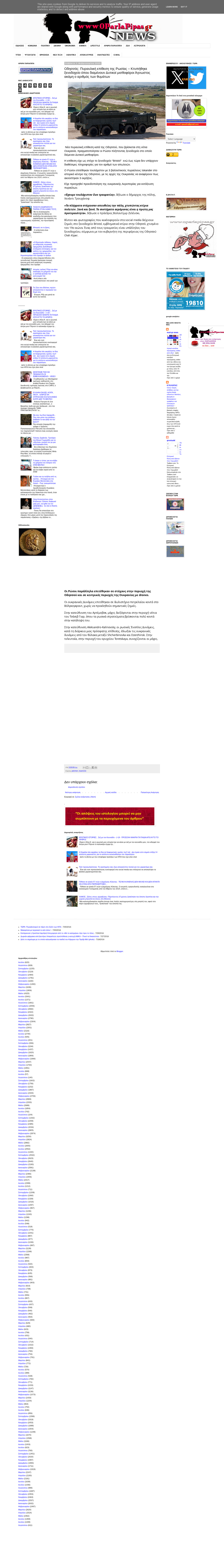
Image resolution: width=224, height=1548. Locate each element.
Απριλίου (22, 990)
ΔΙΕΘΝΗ (57, 46)
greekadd (171, 440)
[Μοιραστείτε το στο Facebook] (92, 767)
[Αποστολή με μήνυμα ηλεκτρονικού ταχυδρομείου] (84, 767)
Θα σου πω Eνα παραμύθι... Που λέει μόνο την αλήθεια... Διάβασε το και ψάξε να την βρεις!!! (44, 418)
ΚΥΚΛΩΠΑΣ (172, 385)
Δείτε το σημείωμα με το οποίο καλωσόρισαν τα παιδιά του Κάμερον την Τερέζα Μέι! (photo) (57, 939)
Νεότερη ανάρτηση (72, 792)
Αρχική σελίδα (110, 792)
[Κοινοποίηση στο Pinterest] (95, 767)
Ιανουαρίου (23, 981)
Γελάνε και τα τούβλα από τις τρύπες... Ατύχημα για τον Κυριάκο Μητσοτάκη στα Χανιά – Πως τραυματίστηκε (45, 480)
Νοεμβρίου (22, 975)
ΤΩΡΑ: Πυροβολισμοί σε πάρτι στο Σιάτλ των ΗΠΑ (41, 927)
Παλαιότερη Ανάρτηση (150, 792)
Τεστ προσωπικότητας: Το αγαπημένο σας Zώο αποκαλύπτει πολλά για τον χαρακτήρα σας (116, 867)
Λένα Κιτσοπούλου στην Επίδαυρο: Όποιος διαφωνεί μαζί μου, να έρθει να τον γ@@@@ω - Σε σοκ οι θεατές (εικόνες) (45, 503)
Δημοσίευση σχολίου (76, 787)
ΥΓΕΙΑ (18, 55)
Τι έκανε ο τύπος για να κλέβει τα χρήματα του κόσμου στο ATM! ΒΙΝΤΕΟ (45, 463)
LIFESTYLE (95, 46)
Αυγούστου (23, 965)
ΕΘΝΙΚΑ (82, 46)
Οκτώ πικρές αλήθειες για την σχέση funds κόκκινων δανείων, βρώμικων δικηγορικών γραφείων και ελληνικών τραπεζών (174, 397)
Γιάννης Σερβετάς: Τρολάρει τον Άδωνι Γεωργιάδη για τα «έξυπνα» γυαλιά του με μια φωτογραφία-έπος (44, 441)
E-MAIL (117, 55)
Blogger (120, 951)
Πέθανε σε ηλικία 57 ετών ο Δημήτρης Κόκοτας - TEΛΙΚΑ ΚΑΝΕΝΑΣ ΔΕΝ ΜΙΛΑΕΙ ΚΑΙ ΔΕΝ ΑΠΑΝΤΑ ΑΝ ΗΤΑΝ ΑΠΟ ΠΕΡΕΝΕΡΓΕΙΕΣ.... (45, 163)
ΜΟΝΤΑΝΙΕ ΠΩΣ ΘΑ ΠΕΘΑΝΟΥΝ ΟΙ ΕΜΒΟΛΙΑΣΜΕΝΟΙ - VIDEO (44, 374)
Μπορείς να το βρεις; (41, 227)
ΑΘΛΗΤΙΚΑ (71, 55)
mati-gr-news (172, 332)
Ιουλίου (21, 962)
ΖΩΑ (128, 46)
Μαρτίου (21, 987)
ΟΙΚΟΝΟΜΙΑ (70, 46)
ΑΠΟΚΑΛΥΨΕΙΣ (86, 55)
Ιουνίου (21, 996)
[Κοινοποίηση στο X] (90, 767)
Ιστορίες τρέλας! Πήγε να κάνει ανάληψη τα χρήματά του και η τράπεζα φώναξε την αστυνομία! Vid (45, 272)
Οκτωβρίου (22, 972)
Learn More (172, 7)
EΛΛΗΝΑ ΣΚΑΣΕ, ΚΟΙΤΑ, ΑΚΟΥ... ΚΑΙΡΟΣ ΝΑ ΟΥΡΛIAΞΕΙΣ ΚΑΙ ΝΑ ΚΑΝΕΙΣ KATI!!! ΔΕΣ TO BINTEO (45, 395)
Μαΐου (20, 993)
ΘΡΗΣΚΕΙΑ (44, 55)
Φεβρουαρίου (24, 984)
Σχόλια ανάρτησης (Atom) (85, 797)
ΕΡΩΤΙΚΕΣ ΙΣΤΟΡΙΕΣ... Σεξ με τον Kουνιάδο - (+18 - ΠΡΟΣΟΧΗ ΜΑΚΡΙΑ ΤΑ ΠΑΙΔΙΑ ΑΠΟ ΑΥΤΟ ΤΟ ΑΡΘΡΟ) (45, 101)
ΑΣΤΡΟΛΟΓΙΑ (139, 46)
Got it (184, 7)
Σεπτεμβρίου (23, 969)
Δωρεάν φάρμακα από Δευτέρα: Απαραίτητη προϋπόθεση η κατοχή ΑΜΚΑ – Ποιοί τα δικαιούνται (60, 936)
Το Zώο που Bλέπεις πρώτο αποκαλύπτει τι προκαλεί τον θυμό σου (44, 290)
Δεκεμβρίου (23, 978)
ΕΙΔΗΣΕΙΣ (20, 46)
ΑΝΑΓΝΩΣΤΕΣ (103, 55)
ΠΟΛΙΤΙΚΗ (45, 46)
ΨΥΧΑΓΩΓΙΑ (30, 55)
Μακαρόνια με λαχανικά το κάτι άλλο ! (36, 930)
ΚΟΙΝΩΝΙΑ (32, 46)
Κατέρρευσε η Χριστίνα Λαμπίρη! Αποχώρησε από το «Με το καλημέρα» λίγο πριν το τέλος (57, 933)
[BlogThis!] (87, 767)
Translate (186, 143)
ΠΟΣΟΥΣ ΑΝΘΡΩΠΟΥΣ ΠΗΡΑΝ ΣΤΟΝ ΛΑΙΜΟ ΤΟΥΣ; (45, 208)
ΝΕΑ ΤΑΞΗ (57, 55)
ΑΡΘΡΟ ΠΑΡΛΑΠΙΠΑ (113, 46)
